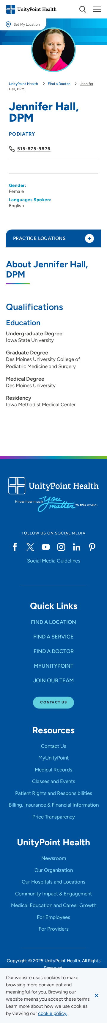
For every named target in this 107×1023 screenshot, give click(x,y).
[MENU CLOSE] (97, 9)
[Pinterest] (92, 547)
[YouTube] (46, 547)
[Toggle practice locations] (89, 238)
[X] (30, 547)
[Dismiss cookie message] (96, 995)
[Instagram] (61, 547)
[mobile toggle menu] (82, 9)
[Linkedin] (77, 547)
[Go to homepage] (31, 9)
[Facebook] (15, 547)
